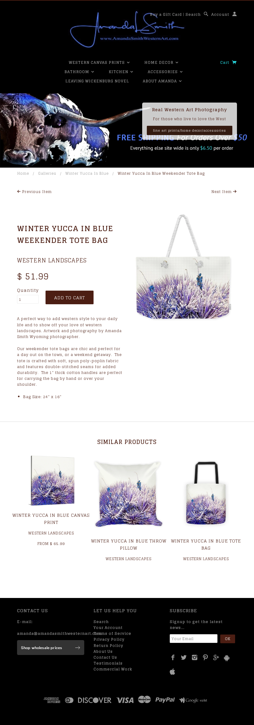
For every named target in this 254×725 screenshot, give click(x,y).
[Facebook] (173, 657)
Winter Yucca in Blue (87, 173)
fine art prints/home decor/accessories (189, 130)
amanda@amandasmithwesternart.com (59, 633)
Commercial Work (113, 669)
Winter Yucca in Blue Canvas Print (51, 518)
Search (193, 14)
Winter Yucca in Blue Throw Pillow (128, 544)
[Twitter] (184, 657)
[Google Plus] (216, 657)
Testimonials (108, 663)
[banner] (127, 29)
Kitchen (119, 71)
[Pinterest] (205, 657)
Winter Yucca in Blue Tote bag (206, 544)
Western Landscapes (52, 260)
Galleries (47, 173)
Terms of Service (112, 633)
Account (220, 14)
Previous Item (36, 192)
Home (23, 173)
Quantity (28, 290)
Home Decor (159, 62)
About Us (103, 651)
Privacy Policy (109, 639)
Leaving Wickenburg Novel (97, 81)
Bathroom (77, 71)
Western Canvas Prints (97, 62)
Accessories (163, 71)
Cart (225, 62)
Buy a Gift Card (166, 14)
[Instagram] (194, 657)
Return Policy (108, 645)
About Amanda (160, 81)
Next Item (222, 192)
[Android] (227, 657)
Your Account (108, 627)
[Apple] (172, 671)
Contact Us (105, 657)
